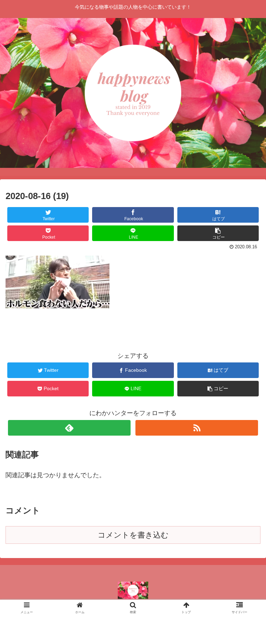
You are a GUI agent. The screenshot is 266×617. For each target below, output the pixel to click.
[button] (246, 570)
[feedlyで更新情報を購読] (69, 428)
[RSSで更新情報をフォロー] (196, 428)
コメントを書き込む (133, 535)
